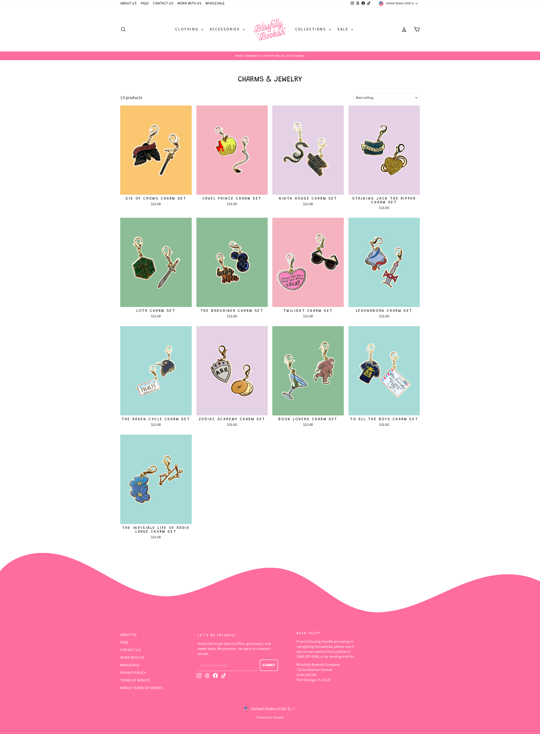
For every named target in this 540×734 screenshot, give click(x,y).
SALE (343, 29)
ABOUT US (128, 3)
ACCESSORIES (226, 29)
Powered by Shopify (270, 717)
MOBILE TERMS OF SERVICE (141, 688)
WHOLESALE (215, 3)
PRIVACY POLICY (133, 672)
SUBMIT (268, 665)
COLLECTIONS (311, 29)
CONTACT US (163, 3)
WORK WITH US (189, 3)
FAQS (145, 3)
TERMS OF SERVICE (135, 680)
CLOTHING (187, 29)
